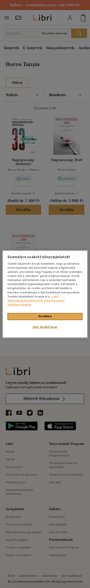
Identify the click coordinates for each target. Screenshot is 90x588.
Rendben (45, 316)
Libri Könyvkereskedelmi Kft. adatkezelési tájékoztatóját (36, 300)
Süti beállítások (45, 327)
